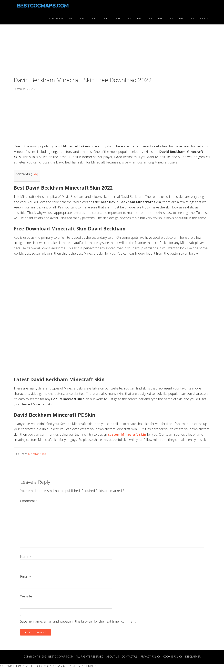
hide (35, 174)
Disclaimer (193, 656)
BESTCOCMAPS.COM (60, 656)
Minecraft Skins (37, 454)
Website (26, 596)
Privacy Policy (150, 656)
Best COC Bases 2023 (43, 6)
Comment (29, 501)
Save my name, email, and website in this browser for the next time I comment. (78, 621)
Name (26, 556)
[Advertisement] (112, 52)
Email (25, 576)
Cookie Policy (172, 656)
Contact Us (130, 656)
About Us (112, 656)
